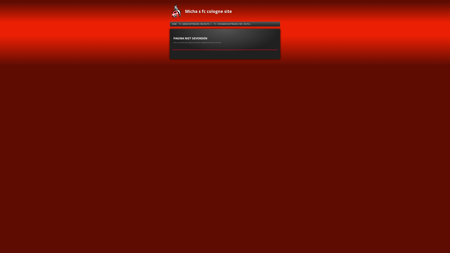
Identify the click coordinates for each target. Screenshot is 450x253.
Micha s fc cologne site (208, 11)
